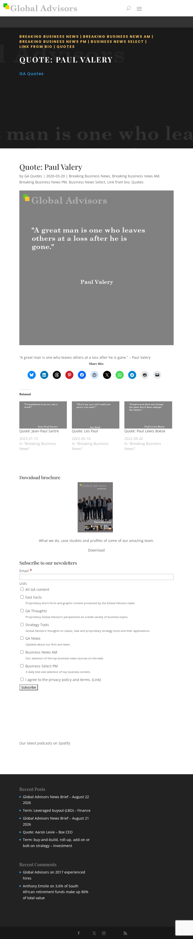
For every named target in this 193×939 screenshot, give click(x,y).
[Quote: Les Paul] (95, 415)
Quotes (66, 46)
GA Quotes (31, 74)
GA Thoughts (76, 613)
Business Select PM (57, 669)
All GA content (36, 589)
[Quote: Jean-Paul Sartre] (43, 415)
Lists (23, 583)
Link (96, 679)
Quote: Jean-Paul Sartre (39, 431)
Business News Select (117, 41)
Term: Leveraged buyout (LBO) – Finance (56, 810)
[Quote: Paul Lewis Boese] (148, 415)
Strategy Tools (87, 627)
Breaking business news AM (117, 36)
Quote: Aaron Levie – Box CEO (48, 832)
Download (96, 550)
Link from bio (36, 46)
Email (25, 570)
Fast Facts (79, 600)
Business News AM (64, 655)
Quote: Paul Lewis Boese (144, 431)
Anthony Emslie (36, 886)
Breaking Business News (49, 36)
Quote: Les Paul (85, 431)
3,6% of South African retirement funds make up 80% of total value (55, 892)
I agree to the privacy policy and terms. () (62, 679)
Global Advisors (36, 872)
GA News (47, 641)
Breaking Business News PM (53, 41)
